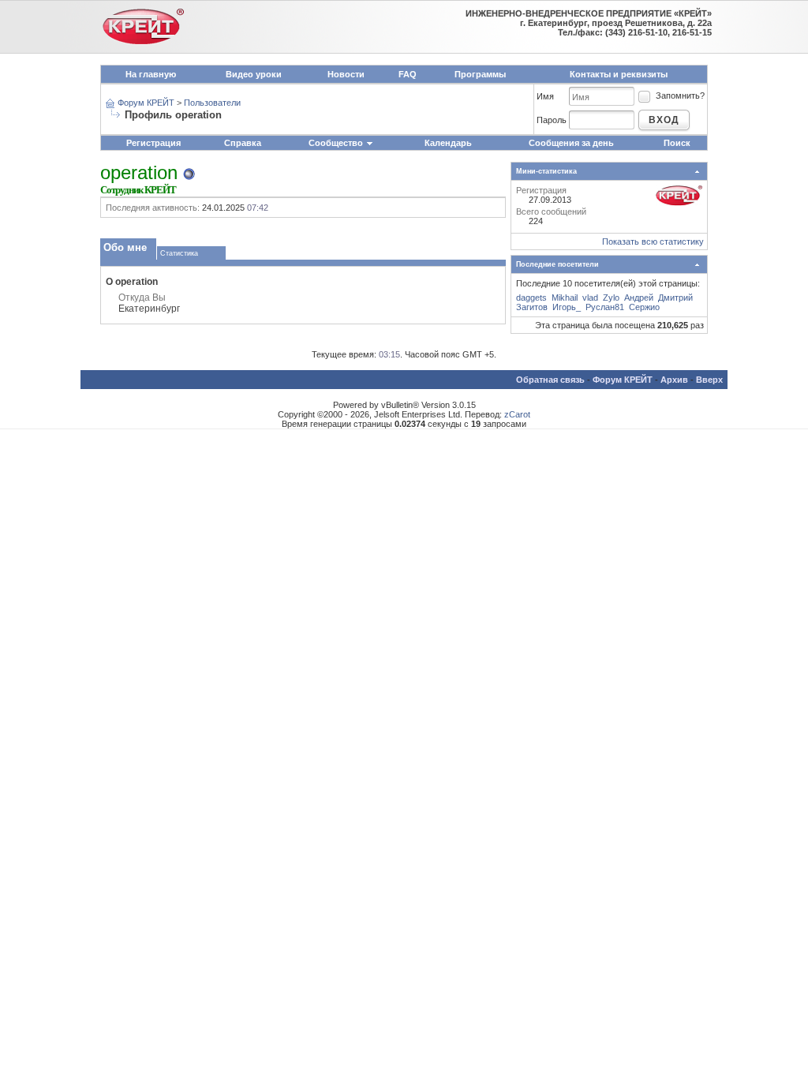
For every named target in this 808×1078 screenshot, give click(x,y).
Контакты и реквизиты (619, 74)
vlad (590, 297)
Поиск (677, 143)
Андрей (638, 297)
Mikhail (565, 297)
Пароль (552, 120)
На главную (150, 74)
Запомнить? (680, 95)
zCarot (517, 414)
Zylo (611, 297)
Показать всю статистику (653, 241)
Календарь (448, 143)
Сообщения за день (571, 143)
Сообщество (336, 143)
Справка (242, 143)
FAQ (407, 74)
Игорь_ (566, 307)
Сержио (644, 307)
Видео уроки (254, 74)
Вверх (709, 379)
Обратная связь (550, 379)
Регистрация (153, 143)
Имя (545, 96)
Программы (480, 74)
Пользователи (212, 102)
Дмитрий (675, 297)
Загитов (532, 307)
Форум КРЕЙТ (146, 102)
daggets (531, 297)
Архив (674, 379)
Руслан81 (604, 307)
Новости (346, 74)
